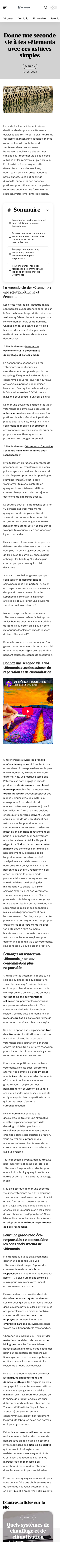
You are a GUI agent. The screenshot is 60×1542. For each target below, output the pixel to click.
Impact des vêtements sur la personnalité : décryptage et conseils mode (22, 351)
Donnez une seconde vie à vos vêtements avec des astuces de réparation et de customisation (28, 238)
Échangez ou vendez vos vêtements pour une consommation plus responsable (25, 254)
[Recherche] (45, 7)
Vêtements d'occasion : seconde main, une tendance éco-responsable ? (28, 451)
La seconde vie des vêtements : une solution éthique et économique (29, 223)
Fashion (30, 66)
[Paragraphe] (24, 7)
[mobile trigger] (6, 7)
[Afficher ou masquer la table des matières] (44, 210)
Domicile (28, 1517)
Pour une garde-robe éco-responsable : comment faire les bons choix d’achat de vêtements (28, 270)
